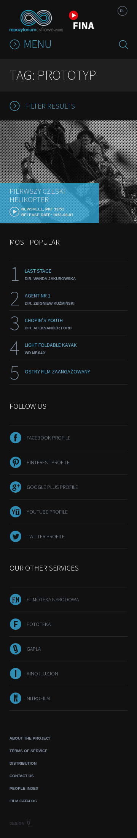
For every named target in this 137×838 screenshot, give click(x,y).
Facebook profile (48, 437)
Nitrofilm (38, 698)
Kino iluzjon (42, 673)
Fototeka (39, 624)
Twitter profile (46, 536)
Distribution (23, 763)
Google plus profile (52, 487)
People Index (24, 788)
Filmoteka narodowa (53, 599)
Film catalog (23, 801)
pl (122, 11)
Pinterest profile (48, 462)
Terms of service (29, 751)
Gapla (34, 648)
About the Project (30, 738)
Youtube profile (47, 511)
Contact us (22, 776)
